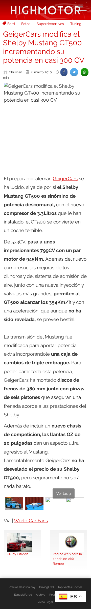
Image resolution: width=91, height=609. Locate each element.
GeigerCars (65, 178)
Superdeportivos (50, 24)
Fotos (25, 24)
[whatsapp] (84, 72)
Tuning (75, 24)
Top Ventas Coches (70, 587)
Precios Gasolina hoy (22, 587)
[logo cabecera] (45, 10)
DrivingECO (46, 587)
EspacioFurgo (23, 594)
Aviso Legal (45, 602)
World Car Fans (31, 520)
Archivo (41, 594)
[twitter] (74, 72)
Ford (11, 24)
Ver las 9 (63, 493)
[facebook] (63, 72)
